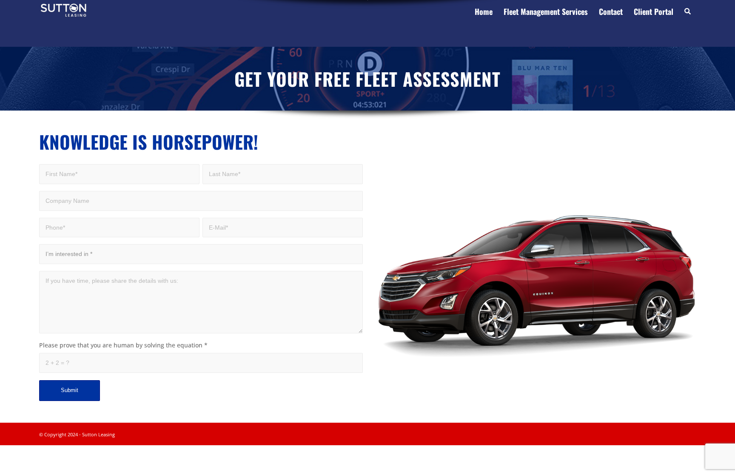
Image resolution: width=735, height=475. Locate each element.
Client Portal (653, 11)
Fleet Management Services (546, 11)
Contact (611, 11)
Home (484, 11)
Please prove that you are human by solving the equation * (123, 345)
